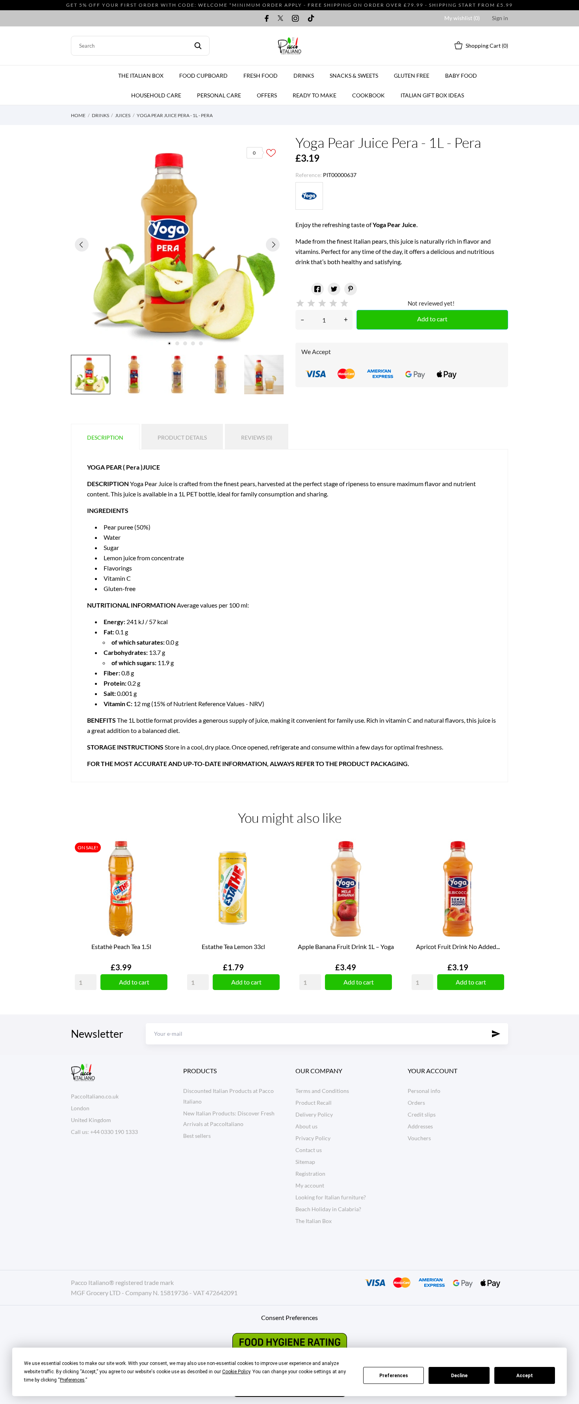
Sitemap (305, 1161)
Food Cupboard (203, 75)
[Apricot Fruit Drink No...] (496, 868)
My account (309, 1185)
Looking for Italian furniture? (330, 1197)
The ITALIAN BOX (140, 75)
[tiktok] (311, 18)
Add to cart (432, 319)
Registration (310, 1173)
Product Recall (313, 1102)
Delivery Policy (314, 1114)
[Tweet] (334, 289)
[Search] (198, 46)
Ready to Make (314, 95)
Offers (267, 95)
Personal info (424, 1090)
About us (306, 1126)
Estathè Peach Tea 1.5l (121, 946)
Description (105, 437)
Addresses (420, 1126)
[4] (333, 303)
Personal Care (219, 95)
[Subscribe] (496, 1033)
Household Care (156, 95)
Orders (416, 1102)
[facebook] (267, 18)
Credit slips (422, 1114)
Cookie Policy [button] (236, 1371)
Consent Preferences (289, 1317)
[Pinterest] (350, 289)
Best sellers (197, 1135)
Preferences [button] (72, 1380)
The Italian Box (313, 1221)
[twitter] (280, 18)
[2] (311, 303)
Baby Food (461, 75)
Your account (432, 1070)
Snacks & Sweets (354, 75)
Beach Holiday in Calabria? (328, 1209)
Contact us (308, 1150)
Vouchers (419, 1138)
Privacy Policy (312, 1138)
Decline (459, 1375)
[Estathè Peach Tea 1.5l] (159, 868)
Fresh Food (260, 75)
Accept (524, 1375)
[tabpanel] (177, 244)
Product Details (182, 437)
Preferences (393, 1375)
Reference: (308, 175)
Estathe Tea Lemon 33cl (233, 946)
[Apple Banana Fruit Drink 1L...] (384, 868)
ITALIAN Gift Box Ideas (432, 95)
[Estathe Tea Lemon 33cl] (272, 868)
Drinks (303, 75)
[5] (344, 303)
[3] (322, 303)
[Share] (317, 289)
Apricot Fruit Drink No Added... (458, 946)
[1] (300, 303)
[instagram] (295, 18)
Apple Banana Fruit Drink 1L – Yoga (346, 946)
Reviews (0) (256, 437)
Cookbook (368, 95)
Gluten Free (411, 75)
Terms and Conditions (322, 1090)
